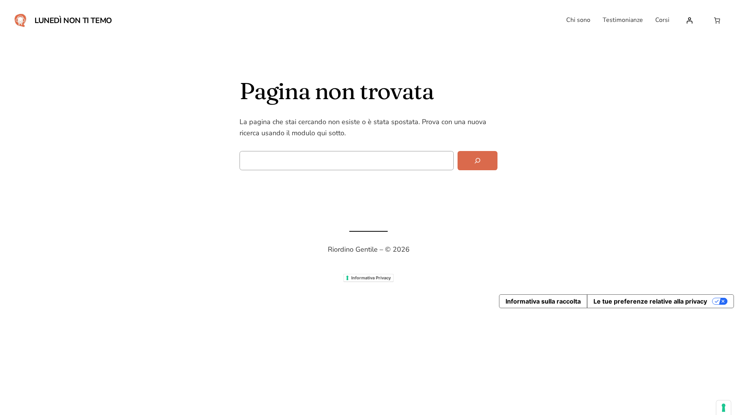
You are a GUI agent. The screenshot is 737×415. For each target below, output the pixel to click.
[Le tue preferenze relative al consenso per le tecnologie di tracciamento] (723, 407)
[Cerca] (477, 161)
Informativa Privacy (371, 277)
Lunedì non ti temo (73, 20)
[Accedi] (689, 20)
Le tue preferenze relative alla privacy (650, 301)
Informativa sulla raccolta (543, 301)
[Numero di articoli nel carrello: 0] (717, 20)
